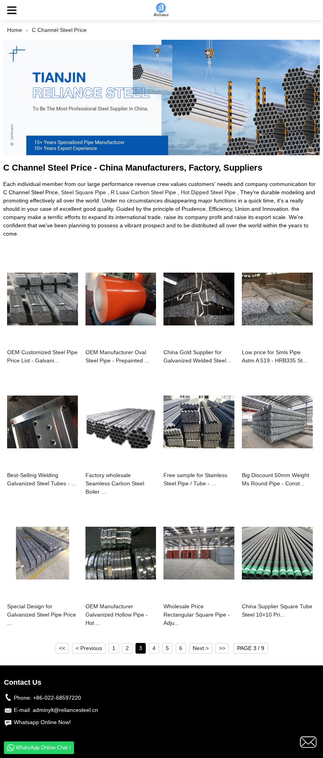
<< (62, 648)
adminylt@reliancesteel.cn (65, 710)
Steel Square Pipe (83, 192)
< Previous (89, 648)
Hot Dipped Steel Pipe (208, 192)
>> (222, 648)
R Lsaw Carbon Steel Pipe (143, 192)
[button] (12, 10)
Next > (201, 648)
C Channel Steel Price (59, 30)
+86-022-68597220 (57, 698)
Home (14, 30)
